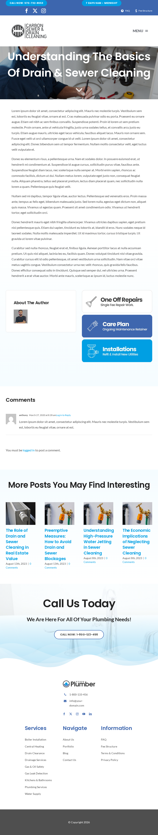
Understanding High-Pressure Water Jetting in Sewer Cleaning (99, 541)
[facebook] (26, 10)
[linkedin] (90, 714)
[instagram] (43, 10)
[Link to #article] (79, 89)
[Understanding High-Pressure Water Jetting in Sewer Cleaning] (98, 504)
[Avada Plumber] (29, 24)
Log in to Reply (63, 415)
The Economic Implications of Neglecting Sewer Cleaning (136, 541)
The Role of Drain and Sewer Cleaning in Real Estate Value (17, 544)
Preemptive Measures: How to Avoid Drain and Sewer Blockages (58, 544)
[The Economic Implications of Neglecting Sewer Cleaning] (137, 504)
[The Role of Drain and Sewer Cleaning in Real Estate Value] (20, 504)
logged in (29, 450)
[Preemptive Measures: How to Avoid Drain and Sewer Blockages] (59, 504)
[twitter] (35, 10)
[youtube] (83, 714)
